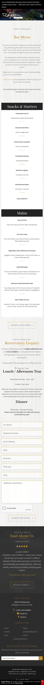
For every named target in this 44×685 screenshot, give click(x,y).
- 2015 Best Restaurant (29, 632)
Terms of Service (13, 674)
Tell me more (19, 683)
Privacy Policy (23, 674)
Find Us (23, 617)
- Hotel (5, 635)
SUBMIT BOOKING (21, 518)
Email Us (23, 613)
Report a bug (31, 674)
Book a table (21, 585)
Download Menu (21, 325)
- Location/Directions (20, 639)
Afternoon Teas (8, 79)
